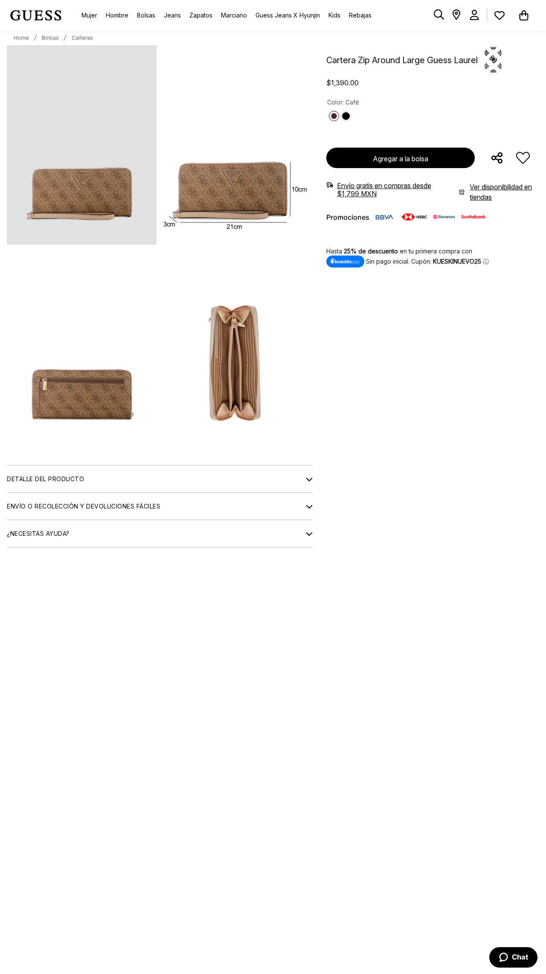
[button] (439, 15)
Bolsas (50, 38)
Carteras (82, 38)
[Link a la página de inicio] (21, 38)
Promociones (347, 217)
